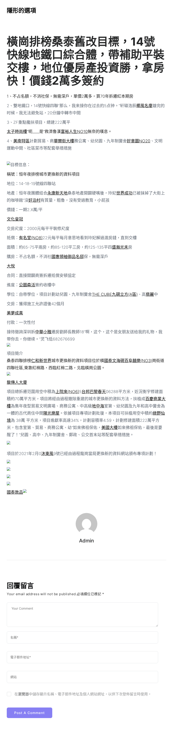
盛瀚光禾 (120, 247)
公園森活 (27, 285)
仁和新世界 (41, 360)
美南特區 (21, 141)
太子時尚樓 (17, 131)
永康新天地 (57, 193)
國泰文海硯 (114, 360)
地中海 (98, 406)
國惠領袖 (59, 256)
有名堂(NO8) (31, 237)
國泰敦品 (15, 492)
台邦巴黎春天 (94, 391)
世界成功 (124, 193)
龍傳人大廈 (17, 382)
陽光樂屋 (51, 413)
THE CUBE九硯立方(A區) (115, 294)
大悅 (11, 266)
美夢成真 (15, 313)
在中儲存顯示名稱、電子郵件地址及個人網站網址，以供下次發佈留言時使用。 (82, 694)
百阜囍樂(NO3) (138, 360)
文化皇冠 (15, 219)
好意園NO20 (138, 141)
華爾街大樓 (64, 141)
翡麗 (150, 294)
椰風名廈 (144, 105)
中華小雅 (43, 331)
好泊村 (34, 200)
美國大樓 (109, 427)
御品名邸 (76, 256)
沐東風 (47, 453)
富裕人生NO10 (74, 131)
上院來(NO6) (67, 391)
